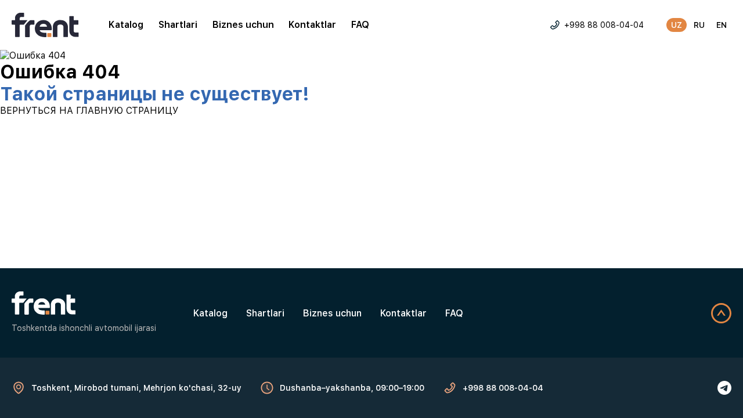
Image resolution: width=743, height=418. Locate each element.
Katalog (126, 24)
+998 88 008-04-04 (604, 25)
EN (721, 25)
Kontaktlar (312, 24)
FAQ (360, 24)
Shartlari (177, 24)
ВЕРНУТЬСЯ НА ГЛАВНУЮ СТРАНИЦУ (89, 110)
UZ (676, 25)
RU (699, 25)
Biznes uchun (243, 24)
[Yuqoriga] (721, 313)
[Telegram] (724, 388)
